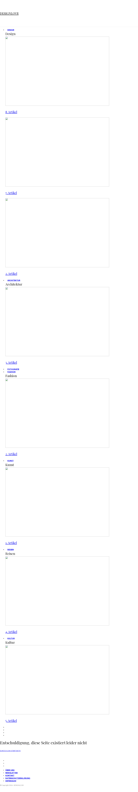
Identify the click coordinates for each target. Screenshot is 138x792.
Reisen (10, 550)
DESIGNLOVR (9, 13)
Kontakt (9, 775)
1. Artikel (11, 543)
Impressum (10, 781)
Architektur (13, 280)
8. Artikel (11, 112)
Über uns (9, 770)
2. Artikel (11, 274)
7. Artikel (11, 193)
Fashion (11, 372)
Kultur (11, 638)
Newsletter (11, 773)
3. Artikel (11, 362)
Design (10, 30)
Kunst (10, 461)
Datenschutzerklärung (17, 778)
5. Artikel (11, 721)
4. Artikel (11, 632)
